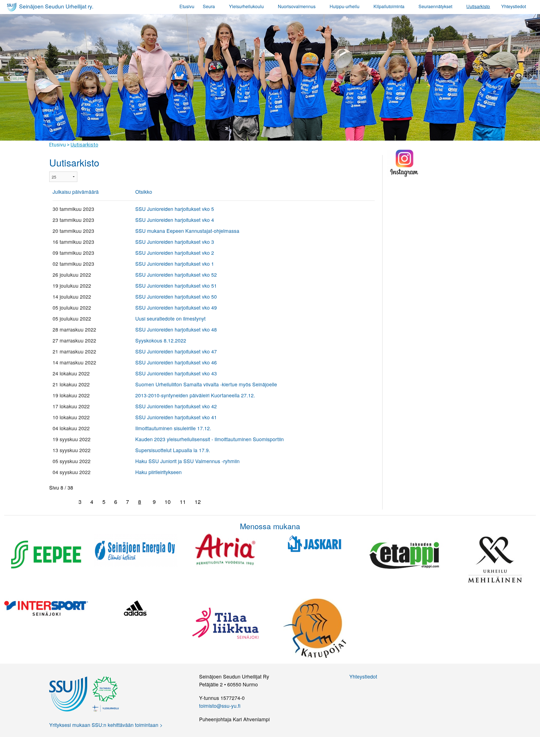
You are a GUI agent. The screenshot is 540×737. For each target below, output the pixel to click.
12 (198, 501)
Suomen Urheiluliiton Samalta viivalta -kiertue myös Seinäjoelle (206, 384)
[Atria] (225, 549)
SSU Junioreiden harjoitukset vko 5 (174, 208)
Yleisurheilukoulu (246, 6)
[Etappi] (404, 554)
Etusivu (186, 6)
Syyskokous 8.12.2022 (160, 340)
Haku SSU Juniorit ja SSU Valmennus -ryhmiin (187, 461)
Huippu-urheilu (344, 6)
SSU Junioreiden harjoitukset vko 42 (176, 406)
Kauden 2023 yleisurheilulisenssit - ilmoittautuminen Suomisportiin (209, 439)
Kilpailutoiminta (389, 6)
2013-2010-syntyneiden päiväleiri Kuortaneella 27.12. (195, 395)
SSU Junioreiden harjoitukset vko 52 (176, 274)
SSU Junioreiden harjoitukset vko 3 (174, 241)
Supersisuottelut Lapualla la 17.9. (172, 450)
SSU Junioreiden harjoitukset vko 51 (176, 285)
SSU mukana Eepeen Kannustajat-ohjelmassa (187, 230)
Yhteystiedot (513, 6)
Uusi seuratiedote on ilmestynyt (170, 318)
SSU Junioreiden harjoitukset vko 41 (176, 417)
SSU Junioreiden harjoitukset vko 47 (176, 351)
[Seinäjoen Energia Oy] (135, 549)
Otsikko (143, 191)
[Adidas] (135, 607)
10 (168, 501)
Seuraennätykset (435, 6)
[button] (8, 77)
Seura (209, 6)
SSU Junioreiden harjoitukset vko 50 (176, 296)
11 (183, 501)
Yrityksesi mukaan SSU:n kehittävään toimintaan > (106, 724)
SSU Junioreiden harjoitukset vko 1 (174, 263)
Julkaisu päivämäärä (76, 191)
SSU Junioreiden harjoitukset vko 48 (176, 329)
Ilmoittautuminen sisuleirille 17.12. (173, 428)
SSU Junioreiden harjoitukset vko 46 (176, 362)
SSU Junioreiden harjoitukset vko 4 (174, 219)
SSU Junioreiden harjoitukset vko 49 (176, 307)
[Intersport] (46, 607)
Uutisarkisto (478, 6)
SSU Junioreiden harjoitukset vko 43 (176, 373)
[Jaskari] (315, 543)
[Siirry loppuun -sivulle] (224, 501)
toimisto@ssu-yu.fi (219, 705)
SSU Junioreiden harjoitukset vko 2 (174, 252)
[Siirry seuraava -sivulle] (211, 501)
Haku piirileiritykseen (158, 471)
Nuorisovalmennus (297, 6)
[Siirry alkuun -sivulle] (54, 501)
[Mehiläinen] (494, 558)
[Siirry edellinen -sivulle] (67, 501)
